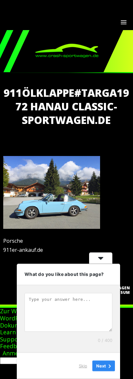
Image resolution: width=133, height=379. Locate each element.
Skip (83, 365)
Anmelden (16, 353)
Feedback (13, 346)
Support (11, 339)
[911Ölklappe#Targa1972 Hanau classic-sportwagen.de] (51, 226)
